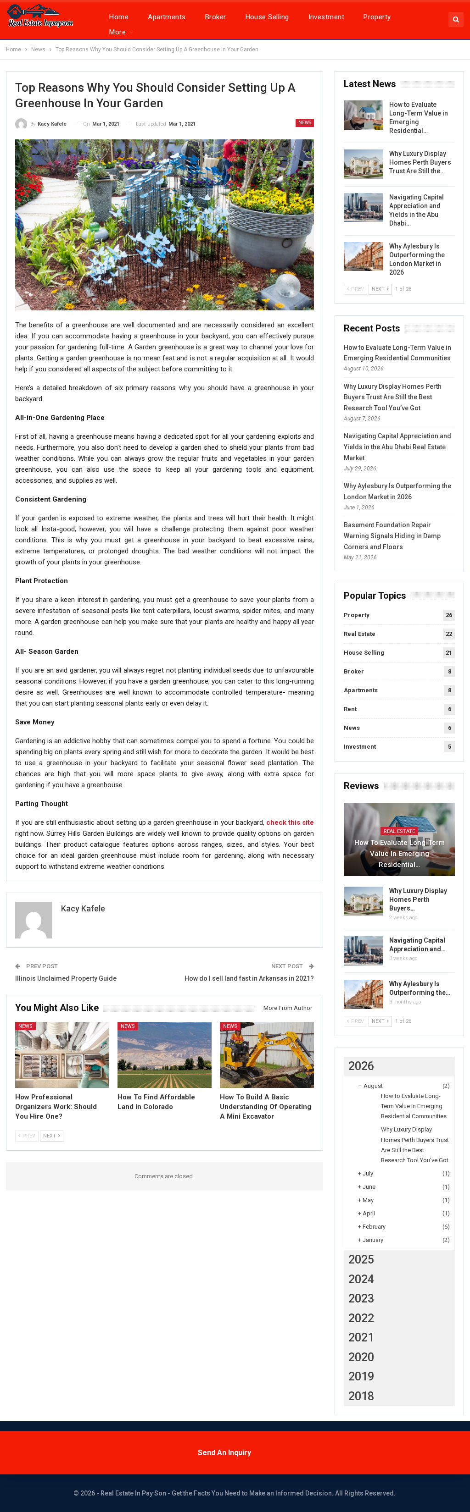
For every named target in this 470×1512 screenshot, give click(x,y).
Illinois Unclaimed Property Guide (66, 978)
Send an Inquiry (224, 1452)
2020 (361, 1357)
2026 (361, 1066)
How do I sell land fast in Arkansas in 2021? (249, 978)
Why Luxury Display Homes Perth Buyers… (418, 899)
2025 (361, 1259)
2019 (361, 1376)
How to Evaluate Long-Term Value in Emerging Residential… (399, 854)
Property (377, 17)
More (117, 32)
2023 (361, 1298)
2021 (361, 1337)
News (304, 122)
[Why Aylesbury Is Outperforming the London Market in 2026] (363, 256)
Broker (215, 17)
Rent (350, 709)
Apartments (167, 17)
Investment (326, 17)
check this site (290, 822)
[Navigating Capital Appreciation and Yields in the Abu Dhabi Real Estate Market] (363, 207)
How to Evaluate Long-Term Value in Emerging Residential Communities (414, 1106)
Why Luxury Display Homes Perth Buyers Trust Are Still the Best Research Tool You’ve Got (393, 397)
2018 (361, 1396)
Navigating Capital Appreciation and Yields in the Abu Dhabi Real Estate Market (397, 447)
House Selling (267, 17)
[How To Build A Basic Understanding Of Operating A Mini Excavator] (267, 1055)
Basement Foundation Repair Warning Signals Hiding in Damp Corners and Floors (392, 536)
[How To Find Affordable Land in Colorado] (165, 1055)
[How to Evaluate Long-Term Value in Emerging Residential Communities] (363, 115)
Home (119, 17)
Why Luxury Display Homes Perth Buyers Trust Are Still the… (420, 162)
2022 (361, 1318)
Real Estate (359, 633)
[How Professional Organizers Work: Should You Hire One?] (62, 1055)
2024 (361, 1279)
